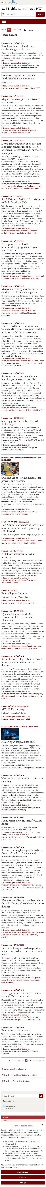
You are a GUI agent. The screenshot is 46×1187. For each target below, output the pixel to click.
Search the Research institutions (17, 1081)
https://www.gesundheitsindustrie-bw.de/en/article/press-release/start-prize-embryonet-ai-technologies (19, 447)
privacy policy (11, 1167)
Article (5, 1121)
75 (20, 30)
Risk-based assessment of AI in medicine (18, 556)
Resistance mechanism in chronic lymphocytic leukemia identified (19, 378)
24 (19, 1060)
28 (33, 1060)
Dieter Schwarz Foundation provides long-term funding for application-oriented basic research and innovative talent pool (22, 148)
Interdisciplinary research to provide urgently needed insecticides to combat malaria (22, 951)
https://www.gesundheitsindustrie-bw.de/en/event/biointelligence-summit (17, 601)
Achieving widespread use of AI (18, 742)
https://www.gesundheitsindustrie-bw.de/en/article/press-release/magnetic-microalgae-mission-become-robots (18, 130)
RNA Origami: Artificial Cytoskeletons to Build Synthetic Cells (22, 201)
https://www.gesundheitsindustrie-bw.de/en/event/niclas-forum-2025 (15, 717)
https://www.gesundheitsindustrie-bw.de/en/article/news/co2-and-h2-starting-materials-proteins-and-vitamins (19, 511)
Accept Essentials (23, 1172)
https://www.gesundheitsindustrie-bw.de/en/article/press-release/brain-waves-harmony (19, 1051)
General (5, 1117)
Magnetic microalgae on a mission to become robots (21, 101)
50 (15, 30)
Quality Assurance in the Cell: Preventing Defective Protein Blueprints (17, 617)
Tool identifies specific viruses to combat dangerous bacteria (18, 48)
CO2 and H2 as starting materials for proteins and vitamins (21, 480)
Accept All (23, 1177)
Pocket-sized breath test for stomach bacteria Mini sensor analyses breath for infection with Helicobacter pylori (22, 329)
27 (30, 1060)
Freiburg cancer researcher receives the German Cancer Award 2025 (21, 995)
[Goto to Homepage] (23, 9)
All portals (9, 1109)
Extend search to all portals (15, 1069)
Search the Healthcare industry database (20, 1075)
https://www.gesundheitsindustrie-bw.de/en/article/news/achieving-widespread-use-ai (22, 766)
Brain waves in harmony (14, 1030)
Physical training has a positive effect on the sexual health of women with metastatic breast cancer (22, 853)
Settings (23, 1183)
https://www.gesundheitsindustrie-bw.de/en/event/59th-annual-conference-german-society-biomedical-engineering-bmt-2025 (21, 540)
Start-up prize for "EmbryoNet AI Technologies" (19, 423)
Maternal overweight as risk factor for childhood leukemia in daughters (21, 291)
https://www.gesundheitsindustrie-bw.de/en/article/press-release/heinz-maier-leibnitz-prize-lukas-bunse (23, 837)
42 (40, 1060)
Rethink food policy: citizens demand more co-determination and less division (21, 662)
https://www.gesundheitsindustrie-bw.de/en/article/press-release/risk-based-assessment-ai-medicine (19, 580)
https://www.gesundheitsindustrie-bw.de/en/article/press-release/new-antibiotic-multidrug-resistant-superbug (20, 807)
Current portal (10, 1106)
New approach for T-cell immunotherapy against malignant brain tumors (20, 247)
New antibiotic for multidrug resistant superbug (22, 780)
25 (9, 30)
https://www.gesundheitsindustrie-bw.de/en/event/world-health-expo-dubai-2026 (20, 87)
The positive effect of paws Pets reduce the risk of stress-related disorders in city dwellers (22, 903)
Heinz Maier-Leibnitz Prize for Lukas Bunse (21, 822)
